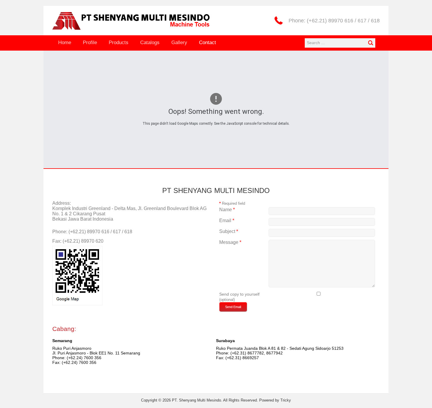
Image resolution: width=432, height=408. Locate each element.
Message (230, 242)
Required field (232, 203)
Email (226, 220)
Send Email (233, 307)
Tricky (285, 400)
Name (227, 209)
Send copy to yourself (239, 294)
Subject (228, 231)
